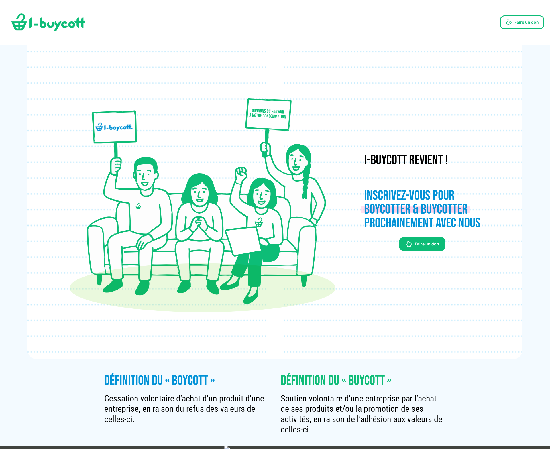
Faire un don (526, 22)
